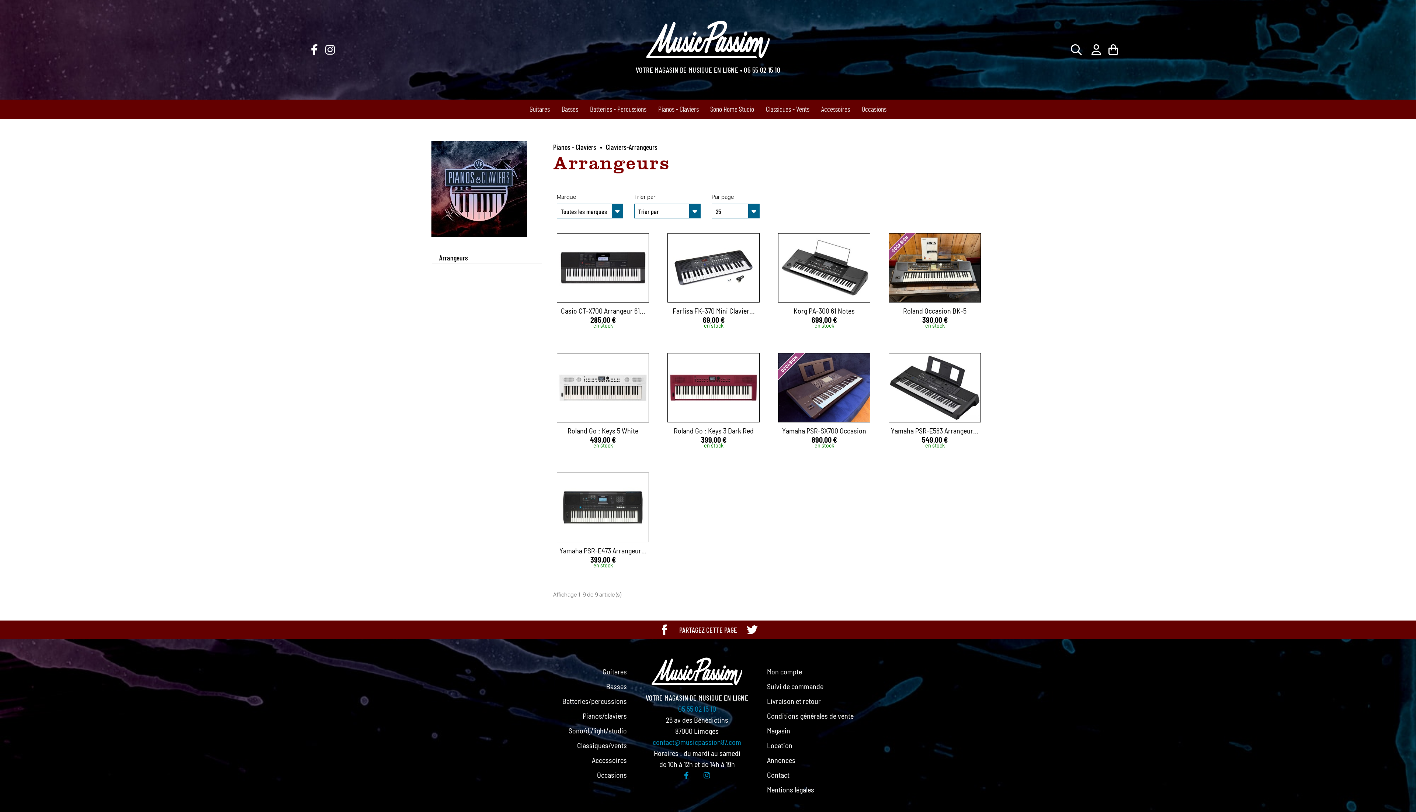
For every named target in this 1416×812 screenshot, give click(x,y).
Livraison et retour (794, 701)
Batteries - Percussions (618, 108)
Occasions (874, 108)
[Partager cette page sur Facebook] (664, 629)
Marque (566, 196)
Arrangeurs (453, 257)
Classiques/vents (602, 745)
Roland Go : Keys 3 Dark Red (714, 430)
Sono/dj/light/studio (598, 730)
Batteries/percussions (594, 701)
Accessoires (835, 108)
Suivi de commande (795, 686)
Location (779, 745)
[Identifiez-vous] (1096, 49)
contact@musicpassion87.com (697, 741)
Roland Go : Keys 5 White (603, 430)
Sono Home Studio (732, 108)
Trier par (645, 196)
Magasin (778, 730)
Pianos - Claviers (678, 108)
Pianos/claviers (605, 715)
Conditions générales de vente (810, 715)
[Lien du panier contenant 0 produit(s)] (1113, 49)
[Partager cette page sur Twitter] (752, 629)
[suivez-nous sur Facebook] (314, 49)
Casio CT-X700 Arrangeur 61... (603, 310)
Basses (570, 108)
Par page (723, 196)
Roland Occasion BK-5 (934, 310)
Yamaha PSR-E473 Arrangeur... (603, 550)
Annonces (781, 760)
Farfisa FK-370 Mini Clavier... (714, 310)
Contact (778, 774)
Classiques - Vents (787, 108)
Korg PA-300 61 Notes (824, 310)
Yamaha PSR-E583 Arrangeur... (935, 430)
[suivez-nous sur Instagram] (330, 49)
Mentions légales (790, 789)
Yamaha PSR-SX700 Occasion (824, 430)
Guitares (540, 108)
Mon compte (784, 671)
